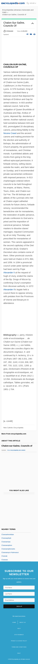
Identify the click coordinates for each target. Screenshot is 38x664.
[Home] (13, 3)
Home (14, 622)
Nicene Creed (9, 133)
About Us (22, 622)
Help (18, 628)
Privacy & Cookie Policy (19, 640)
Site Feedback (19, 634)
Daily (19, 653)
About (16, 450)
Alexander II (9, 272)
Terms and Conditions (19, 647)
